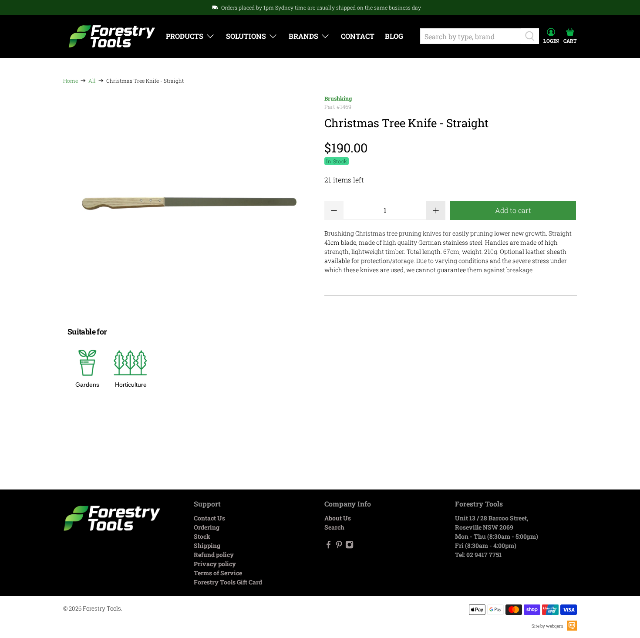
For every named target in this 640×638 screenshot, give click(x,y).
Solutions (246, 36)
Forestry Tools (102, 608)
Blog (394, 36)
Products (184, 36)
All (92, 80)
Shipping (207, 545)
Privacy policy (215, 564)
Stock (202, 536)
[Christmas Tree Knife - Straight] (189, 203)
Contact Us (209, 518)
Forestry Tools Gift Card (228, 582)
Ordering (206, 527)
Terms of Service (218, 573)
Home (70, 80)
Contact (357, 36)
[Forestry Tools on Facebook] (328, 546)
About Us (337, 518)
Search (334, 527)
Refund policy (214, 554)
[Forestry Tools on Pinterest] (339, 546)
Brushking (338, 98)
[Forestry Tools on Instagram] (349, 546)
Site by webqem (547, 626)
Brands (303, 36)
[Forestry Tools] (111, 36)
